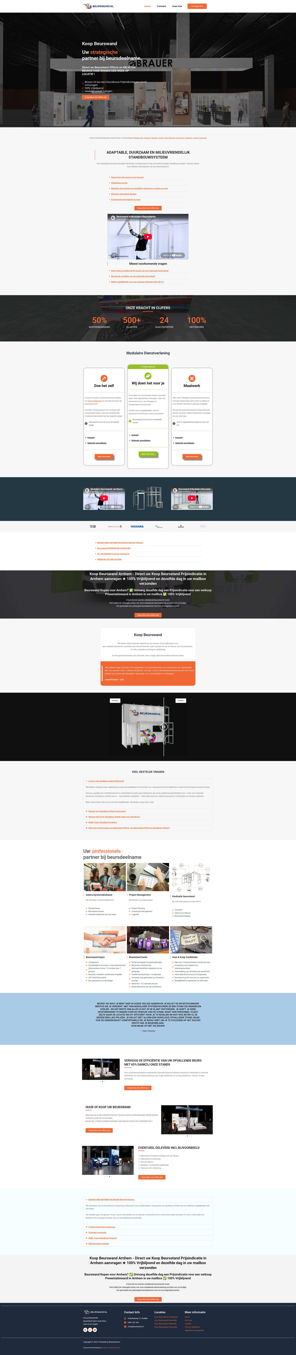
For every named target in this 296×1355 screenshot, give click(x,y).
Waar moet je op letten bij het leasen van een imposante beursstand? (140, 271)
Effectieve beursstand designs (123, 194)
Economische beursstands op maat (125, 199)
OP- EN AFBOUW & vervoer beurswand (113, 554)
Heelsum (189, 138)
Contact (161, 6)
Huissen (147, 138)
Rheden (154, 138)
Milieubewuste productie (98, 1244)
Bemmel (172, 138)
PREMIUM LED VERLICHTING (109, 559)
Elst (166, 138)
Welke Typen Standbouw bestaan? (102, 822)
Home (147, 6)
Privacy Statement (192, 1327)
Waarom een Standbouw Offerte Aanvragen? (107, 811)
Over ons (188, 1320)
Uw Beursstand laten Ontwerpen (101, 1227)
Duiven (161, 138)
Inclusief (91, 438)
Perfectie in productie (97, 1232)
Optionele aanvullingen (96, 443)
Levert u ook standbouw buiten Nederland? (106, 781)
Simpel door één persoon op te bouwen (127, 177)
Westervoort (138, 138)
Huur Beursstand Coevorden (165, 1327)
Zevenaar (203, 138)
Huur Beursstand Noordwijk (165, 1320)
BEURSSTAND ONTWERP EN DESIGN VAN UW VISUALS (120, 543)
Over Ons (177, 6)
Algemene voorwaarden (194, 1330)
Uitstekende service (119, 183)
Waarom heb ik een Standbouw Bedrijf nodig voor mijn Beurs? (114, 817)
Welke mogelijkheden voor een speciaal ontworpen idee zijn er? (137, 282)
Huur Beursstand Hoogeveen (166, 1317)
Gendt (195, 138)
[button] (148, 177)
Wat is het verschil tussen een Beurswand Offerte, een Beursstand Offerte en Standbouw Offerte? (129, 828)
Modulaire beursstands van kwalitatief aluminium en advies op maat (139, 188)
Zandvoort (180, 138)
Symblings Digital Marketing (111, 1348)
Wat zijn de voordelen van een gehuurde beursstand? (133, 276)
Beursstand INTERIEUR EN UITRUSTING (114, 548)
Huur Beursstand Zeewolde (165, 1324)
